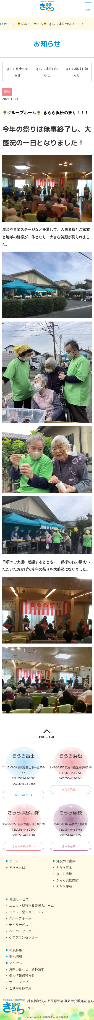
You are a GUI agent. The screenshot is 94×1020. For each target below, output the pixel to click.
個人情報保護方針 (22, 975)
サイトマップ (18, 982)
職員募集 (15, 950)
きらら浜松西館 (21, 846)
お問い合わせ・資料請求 (26, 969)
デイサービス (18, 924)
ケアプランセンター (23, 937)
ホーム (14, 861)
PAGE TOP (47, 737)
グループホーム (20, 918)
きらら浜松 (69, 789)
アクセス (15, 963)
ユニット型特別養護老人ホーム (31, 905)
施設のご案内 (66, 861)
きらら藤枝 (69, 846)
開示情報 (15, 956)
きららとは (17, 867)
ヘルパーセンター (22, 931)
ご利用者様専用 (20, 988)
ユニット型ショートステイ (28, 912)
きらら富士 (22, 795)
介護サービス (19, 899)
